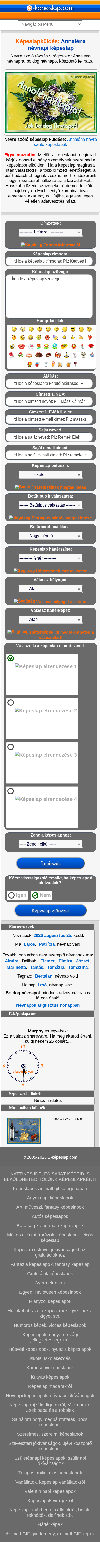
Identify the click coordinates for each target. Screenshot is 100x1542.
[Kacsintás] (39, 331)
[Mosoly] (14, 331)
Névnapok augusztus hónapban (48, 1005)
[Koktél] (45, 366)
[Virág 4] (64, 348)
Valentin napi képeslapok (50, 1491)
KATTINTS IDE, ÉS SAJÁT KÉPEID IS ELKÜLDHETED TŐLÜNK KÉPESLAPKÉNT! (50, 1176)
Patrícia (46, 944)
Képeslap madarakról (50, 1386)
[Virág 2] (46, 348)
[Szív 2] (12, 348)
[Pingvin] (66, 357)
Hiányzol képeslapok (50, 1301)
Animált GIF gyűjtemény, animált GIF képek (50, 1533)
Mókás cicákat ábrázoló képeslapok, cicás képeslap (50, 1237)
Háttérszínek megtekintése (61, 571)
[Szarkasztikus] (89, 331)
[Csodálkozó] (56, 331)
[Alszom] (81, 331)
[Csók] (21, 348)
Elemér (47, 961)
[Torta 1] (29, 357)
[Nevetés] (22, 331)
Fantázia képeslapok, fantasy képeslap (50, 1264)
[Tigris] (58, 357)
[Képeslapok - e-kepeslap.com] (50, 17)
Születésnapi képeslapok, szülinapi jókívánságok (50, 1461)
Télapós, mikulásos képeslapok (50, 1472)
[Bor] (75, 366)
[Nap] (64, 340)
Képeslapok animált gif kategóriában (50, 1188)
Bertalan (43, 976)
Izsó (42, 984)
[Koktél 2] (53, 366)
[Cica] (74, 357)
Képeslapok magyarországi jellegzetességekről (50, 1337)
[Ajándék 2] (29, 366)
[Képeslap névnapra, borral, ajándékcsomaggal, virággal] (24, 1142)
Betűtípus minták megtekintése (61, 518)
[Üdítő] (37, 366)
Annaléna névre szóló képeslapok (65, 142)
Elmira (64, 961)
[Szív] (89, 340)
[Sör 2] (68, 366)
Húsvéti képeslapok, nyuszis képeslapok (50, 1349)
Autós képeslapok (50, 1216)
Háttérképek (50, 1524)
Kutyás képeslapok (50, 1377)
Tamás (36, 967)
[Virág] (39, 348)
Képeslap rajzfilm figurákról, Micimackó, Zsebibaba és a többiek (50, 1407)
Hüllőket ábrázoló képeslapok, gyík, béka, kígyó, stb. (50, 1313)
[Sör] (60, 366)
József (82, 961)
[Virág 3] (54, 348)
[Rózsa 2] (12, 357)
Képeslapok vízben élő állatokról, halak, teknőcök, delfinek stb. (50, 1512)
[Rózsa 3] (20, 357)
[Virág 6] (82, 348)
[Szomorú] (31, 331)
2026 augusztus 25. (53, 935)
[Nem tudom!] (22, 340)
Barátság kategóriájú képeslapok (50, 1225)
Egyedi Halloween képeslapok (50, 1292)
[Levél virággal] (31, 348)
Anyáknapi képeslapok (50, 1197)
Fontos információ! (61, 245)
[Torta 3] (49, 357)
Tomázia (55, 967)
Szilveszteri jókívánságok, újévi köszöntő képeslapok (50, 1446)
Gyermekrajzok (50, 1282)
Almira (11, 961)
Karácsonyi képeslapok (50, 1367)
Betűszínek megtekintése (61, 487)
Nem (45, 895)
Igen (21, 895)
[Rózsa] (91, 348)
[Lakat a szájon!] (30, 340)
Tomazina (77, 967)
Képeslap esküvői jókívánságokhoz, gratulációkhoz (50, 1252)
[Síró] (64, 331)
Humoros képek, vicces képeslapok (50, 1325)
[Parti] (55, 340)
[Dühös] (47, 340)
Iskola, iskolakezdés (50, 1358)
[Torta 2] (39, 357)
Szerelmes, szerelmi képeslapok (50, 1434)
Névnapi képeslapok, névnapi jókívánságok (50, 1395)
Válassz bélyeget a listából (61, 601)
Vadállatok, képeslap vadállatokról (50, 1482)
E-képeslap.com (62, 1157)
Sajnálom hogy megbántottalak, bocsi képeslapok (50, 1422)
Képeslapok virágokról (50, 1500)
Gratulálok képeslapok (50, 1273)
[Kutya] (83, 357)
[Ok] (81, 340)
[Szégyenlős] (14, 340)
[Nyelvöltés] (48, 331)
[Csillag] (72, 340)
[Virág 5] (74, 348)
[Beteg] (39, 340)
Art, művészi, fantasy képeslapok (50, 1207)
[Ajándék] (92, 357)
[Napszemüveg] (73, 331)
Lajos (29, 944)
